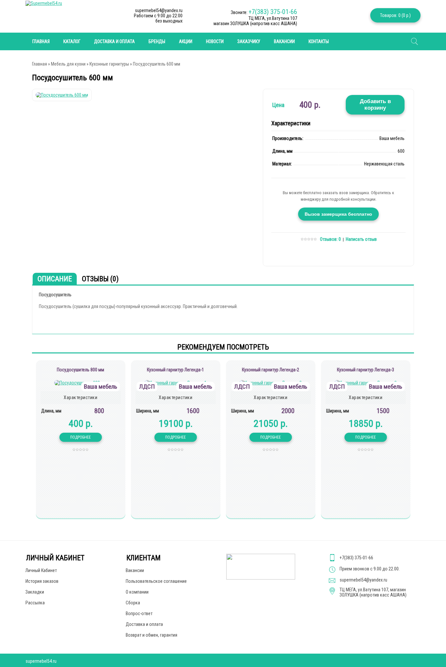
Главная (39, 64)
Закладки (34, 592)
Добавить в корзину (375, 104)
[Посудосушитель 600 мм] (62, 95)
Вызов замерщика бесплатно (338, 214)
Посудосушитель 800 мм (80, 369)
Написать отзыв (361, 239)
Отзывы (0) (100, 279)
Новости (215, 41)
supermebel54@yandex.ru (363, 579)
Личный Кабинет (41, 570)
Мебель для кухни (68, 64)
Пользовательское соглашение (156, 581)
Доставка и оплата (114, 41)
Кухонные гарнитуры (109, 64)
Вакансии (284, 41)
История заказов (41, 581)
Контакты (319, 41)
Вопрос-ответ (139, 613)
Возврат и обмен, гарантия (151, 635)
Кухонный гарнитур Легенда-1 (175, 369)
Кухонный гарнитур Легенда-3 (365, 369)
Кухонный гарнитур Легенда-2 (270, 369)
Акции (185, 41)
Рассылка (35, 602)
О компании (137, 592)
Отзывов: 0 (330, 239)
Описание (55, 279)
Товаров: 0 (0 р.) (395, 15)
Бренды (157, 41)
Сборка (133, 602)
